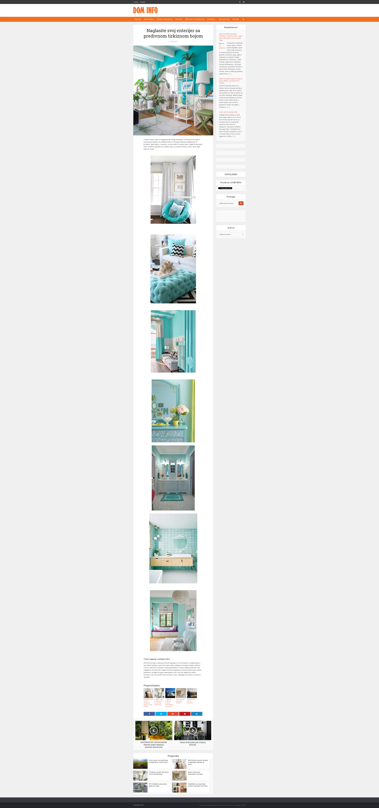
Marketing (237, 805)
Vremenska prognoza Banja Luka (209, 805)
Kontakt (142, 2)
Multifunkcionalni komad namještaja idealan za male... (198, 762)
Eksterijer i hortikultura (194, 19)
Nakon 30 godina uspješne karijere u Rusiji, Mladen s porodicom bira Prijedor (231, 36)
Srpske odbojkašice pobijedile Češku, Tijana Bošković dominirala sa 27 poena (231, 98)
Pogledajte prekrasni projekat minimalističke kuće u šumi (169, 703)
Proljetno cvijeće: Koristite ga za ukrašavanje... (159, 773)
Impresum (223, 805)
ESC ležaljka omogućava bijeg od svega (158, 785)
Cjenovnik (230, 805)
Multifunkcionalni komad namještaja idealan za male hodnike (148, 703)
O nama (135, 2)
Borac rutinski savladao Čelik (228, 67)
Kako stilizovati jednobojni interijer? (180, 701)
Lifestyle (210, 19)
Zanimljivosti (224, 19)
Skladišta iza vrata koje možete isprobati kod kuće (198, 785)
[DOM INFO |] (145, 10)
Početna (138, 19)
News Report (149, 19)
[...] (229, 62)
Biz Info (236, 19)
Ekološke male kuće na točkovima (191, 701)
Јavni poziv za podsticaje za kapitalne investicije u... (159, 761)
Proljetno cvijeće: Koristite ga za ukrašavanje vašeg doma (159, 702)
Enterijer (178, 19)
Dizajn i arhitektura (165, 19)
